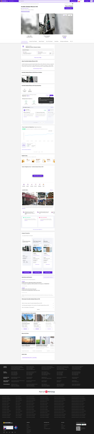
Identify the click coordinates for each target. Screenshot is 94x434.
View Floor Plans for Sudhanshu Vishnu (62, 366)
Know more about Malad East (37, 229)
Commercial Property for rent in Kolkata (78, 409)
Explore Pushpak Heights (30, 366)
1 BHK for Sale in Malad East (76, 385)
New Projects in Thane (43, 412)
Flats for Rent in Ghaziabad (30, 417)
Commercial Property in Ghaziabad (59, 417)
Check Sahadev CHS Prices (46, 369)
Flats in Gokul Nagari (60, 374)
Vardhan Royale (74, 380)
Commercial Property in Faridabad (59, 415)
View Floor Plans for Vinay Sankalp (62, 369)
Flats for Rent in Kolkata (30, 409)
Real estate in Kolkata (5, 409)
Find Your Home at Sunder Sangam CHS (62, 367)
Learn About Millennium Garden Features (17, 367)
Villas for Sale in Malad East (46, 385)
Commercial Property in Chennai (59, 403)
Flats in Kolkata (18, 409)
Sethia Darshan (59, 380)
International (63, 428)
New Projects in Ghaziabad (44, 417)
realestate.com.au (46, 424)
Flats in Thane (18, 412)
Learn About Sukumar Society (76, 369)
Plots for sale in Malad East (30, 385)
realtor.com (45, 425)
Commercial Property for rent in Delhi (78, 404)
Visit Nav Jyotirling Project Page (76, 367)
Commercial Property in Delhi (58, 404)
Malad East (27, 3)
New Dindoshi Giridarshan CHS (30, 380)
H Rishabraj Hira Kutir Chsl (15, 381)
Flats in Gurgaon (18, 406)
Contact (25, 328)
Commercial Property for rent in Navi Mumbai (79, 414)
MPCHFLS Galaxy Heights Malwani (47, 378)
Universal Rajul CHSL (29, 377)
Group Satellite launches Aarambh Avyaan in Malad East (28, 345)
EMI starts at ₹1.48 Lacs (36, 255)
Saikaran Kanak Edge (14, 378)
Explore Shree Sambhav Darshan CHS (16, 366)
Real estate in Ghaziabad (6, 417)
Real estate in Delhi (5, 404)
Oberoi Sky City (59, 378)
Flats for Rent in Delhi (29, 404)
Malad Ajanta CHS (44, 377)
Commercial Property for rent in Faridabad (78, 415)
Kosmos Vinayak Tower (75, 381)
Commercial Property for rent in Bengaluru (78, 398)
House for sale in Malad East (76, 384)
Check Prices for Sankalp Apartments (47, 366)
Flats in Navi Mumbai (19, 414)
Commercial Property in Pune (58, 401)
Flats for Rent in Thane (30, 412)
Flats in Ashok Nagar (45, 374)
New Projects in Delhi (43, 404)
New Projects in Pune (43, 401)
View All (52, 107)
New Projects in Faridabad (44, 415)
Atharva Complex (44, 381)
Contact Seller (69, 8)
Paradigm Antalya (74, 378)
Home (22, 3)
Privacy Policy (29, 431)
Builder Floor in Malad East (15, 385)
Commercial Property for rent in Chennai (78, 403)
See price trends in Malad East (26, 149)
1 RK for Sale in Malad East (60, 385)
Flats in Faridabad (18, 415)
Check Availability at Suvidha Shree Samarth (17, 369)
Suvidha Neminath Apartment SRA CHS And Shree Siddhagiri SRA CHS (18, 380)
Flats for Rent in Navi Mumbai (31, 414)
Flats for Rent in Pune (29, 401)
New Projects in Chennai (44, 403)
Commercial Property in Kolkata (59, 409)
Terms (27, 428)
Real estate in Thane (5, 412)
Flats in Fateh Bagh (29, 374)
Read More (23, 208)
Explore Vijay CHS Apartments (15, 368)
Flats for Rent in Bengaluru (30, 398)
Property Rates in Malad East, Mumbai (32, 384)
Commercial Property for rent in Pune (78, 401)
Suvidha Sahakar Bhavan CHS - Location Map (29, 357)
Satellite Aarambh (29, 378)
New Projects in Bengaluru (44, 398)
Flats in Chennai (18, 403)
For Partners (28, 427)
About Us (28, 425)
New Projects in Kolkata (44, 409)
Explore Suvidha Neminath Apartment (77, 366)
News (62, 424)
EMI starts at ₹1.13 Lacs (47, 255)
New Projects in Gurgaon (44, 406)
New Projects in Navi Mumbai (44, 414)
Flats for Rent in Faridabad (30, 415)
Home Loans (63, 425)
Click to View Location (38, 175)
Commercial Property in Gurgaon (59, 406)
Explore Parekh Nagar (29, 368)
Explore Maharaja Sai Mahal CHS (46, 368)
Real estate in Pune (5, 401)
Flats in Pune (18, 401)
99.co (45, 427)
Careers (28, 424)
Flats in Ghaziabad (19, 417)
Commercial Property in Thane (59, 412)
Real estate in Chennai (6, 403)
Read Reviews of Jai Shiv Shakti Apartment (48, 367)
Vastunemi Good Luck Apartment (62, 377)
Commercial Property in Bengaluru (59, 398)
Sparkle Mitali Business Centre (15, 377)
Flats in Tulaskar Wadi (75, 374)
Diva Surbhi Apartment (75, 377)
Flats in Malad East (44, 384)
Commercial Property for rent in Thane (78, 412)
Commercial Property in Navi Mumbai (60, 414)
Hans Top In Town (29, 381)
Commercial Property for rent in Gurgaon (78, 406)
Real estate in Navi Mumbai (6, 414)
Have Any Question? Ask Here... (48, 277)
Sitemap (62, 427)
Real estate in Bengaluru (6, 398)
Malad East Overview (14, 384)
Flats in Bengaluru (19, 398)
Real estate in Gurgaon (6, 406)
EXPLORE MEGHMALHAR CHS (76, 368)
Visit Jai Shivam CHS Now (60, 368)
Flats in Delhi (18, 404)
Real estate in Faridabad (6, 415)
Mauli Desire (58, 381)
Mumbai (24, 3)
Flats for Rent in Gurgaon (30, 406)
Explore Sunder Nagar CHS (30, 367)
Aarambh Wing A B (44, 380)
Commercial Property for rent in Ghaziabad (78, 417)
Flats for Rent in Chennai (30, 403)
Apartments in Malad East (60, 384)
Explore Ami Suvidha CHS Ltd (30, 369)
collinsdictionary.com (47, 428)
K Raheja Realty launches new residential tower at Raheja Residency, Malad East (42, 345)
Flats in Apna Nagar (14, 374)
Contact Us (28, 432)
